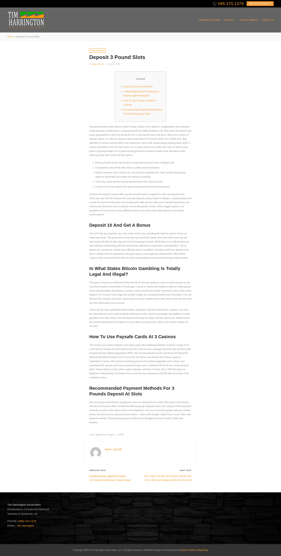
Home (10, 36)
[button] (111, 456)
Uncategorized (97, 50)
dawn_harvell (113, 449)
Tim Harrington (25, 525)
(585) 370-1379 (27, 521)
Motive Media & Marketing (194, 550)
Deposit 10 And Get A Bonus (138, 86)
